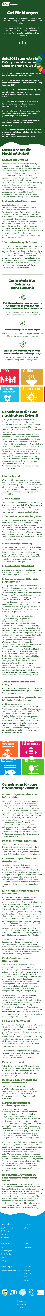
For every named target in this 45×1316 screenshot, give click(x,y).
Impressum (21, 1301)
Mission (16, 1203)
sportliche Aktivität (12, 525)
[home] (9, 4)
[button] (41, 4)
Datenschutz (22, 1304)
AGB (21, 1307)
